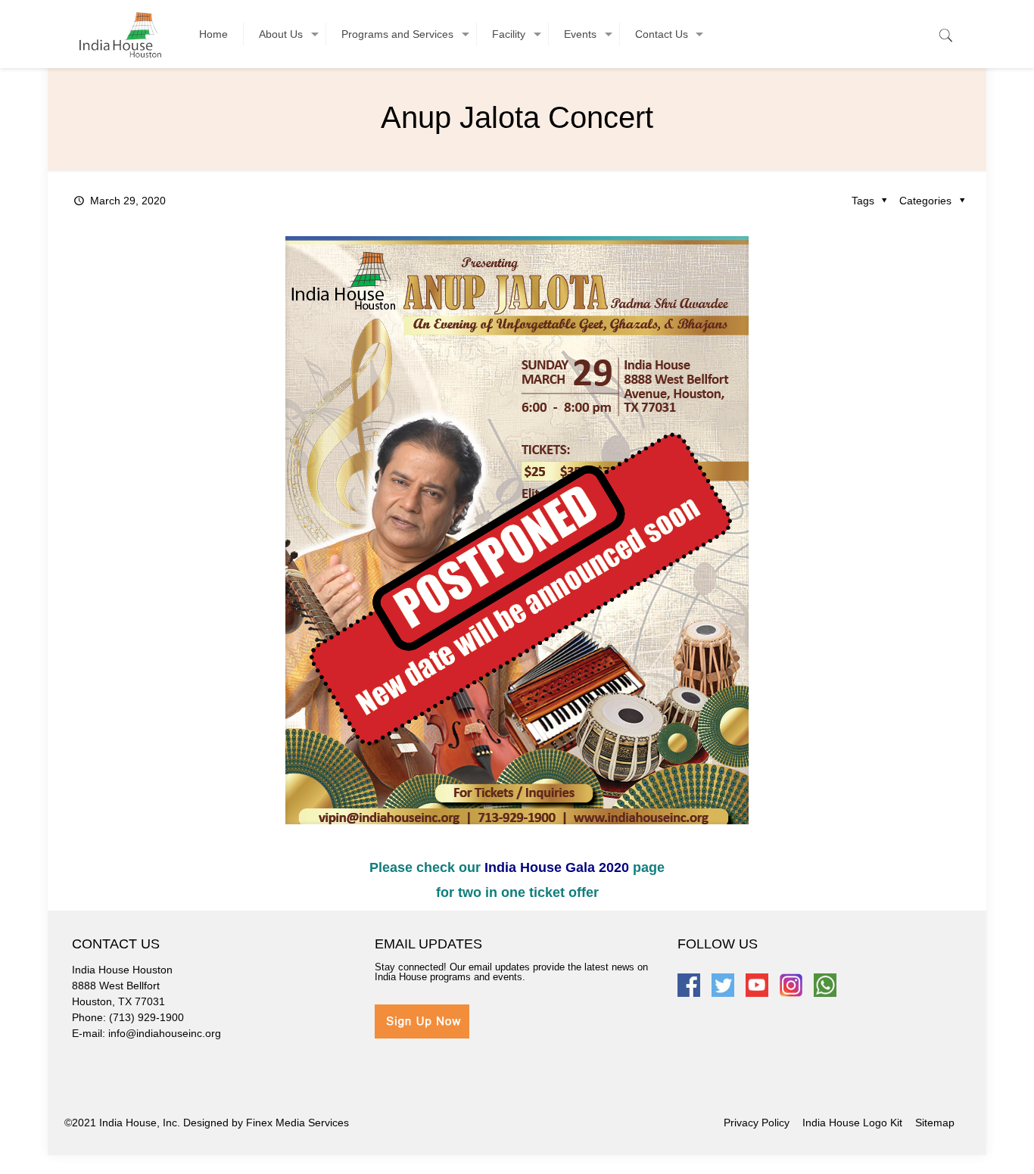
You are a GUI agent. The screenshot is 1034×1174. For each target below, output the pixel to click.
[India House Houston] (120, 34)
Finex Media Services (297, 1122)
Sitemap (935, 1122)
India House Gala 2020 (556, 867)
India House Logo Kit (852, 1122)
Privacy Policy (757, 1122)
